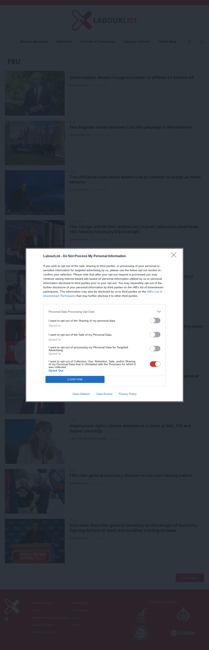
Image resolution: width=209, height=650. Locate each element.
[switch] (155, 320)
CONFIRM (75, 379)
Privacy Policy (128, 393)
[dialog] (104, 325)
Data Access (104, 393)
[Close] (175, 256)
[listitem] (104, 311)
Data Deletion (81, 393)
